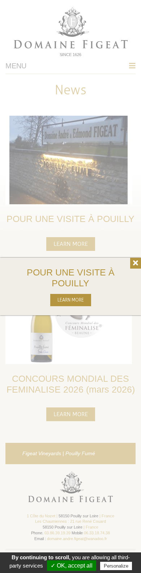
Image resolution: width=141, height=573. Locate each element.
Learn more (70, 300)
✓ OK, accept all (72, 566)
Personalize (116, 566)
